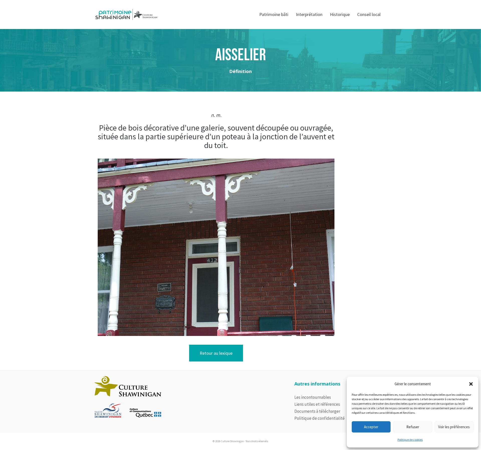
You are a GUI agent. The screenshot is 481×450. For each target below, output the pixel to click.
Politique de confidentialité (319, 418)
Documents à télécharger (317, 411)
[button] (470, 383)
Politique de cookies (410, 439)
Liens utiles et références (317, 404)
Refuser (412, 426)
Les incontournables (312, 397)
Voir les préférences (454, 426)
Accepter (371, 426)
